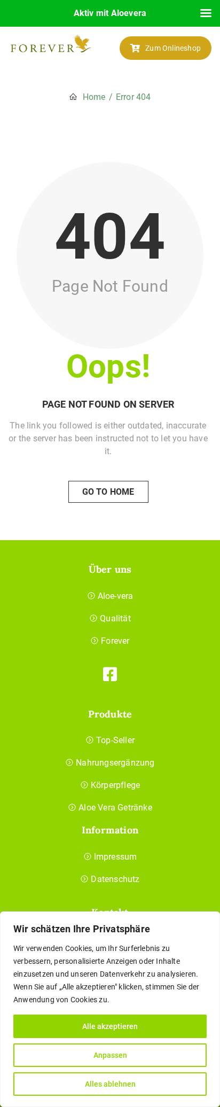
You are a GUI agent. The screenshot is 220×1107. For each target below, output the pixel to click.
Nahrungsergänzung (115, 763)
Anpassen (110, 1055)
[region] (110, 1009)
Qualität (115, 618)
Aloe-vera (115, 596)
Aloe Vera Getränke (115, 807)
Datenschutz (115, 879)
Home (94, 97)
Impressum (115, 857)
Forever (115, 641)
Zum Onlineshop (173, 48)
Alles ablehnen (110, 1084)
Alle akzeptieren (110, 1026)
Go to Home (108, 492)
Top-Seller (115, 740)
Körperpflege (115, 785)
